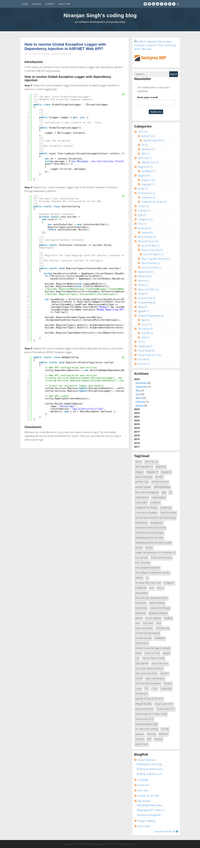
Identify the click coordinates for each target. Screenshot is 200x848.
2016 (137, 435)
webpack (139, 734)
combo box (165, 507)
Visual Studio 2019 (144, 719)
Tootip (138, 688)
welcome (151, 734)
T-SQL (155, 688)
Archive (36, 3)
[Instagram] (149, 4)
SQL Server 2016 (160, 663)
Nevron (143, 280)
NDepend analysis (158, 613)
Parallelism (148, 171)
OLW (158, 623)
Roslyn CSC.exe (152, 653)
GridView (144, 210)
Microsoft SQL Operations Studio (151, 598)
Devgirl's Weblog (146, 820)
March (139, 397)
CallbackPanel (142, 497)
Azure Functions (151, 267)
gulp (142, 214)
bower (143, 188)
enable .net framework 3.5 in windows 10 (155, 552)
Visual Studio (146, 350)
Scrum (146, 324)
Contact (50, 3)
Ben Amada (144, 801)
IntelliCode (140, 587)
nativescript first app (160, 608)
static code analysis (155, 678)
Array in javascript (143, 476)
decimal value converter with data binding (155, 517)
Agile (145, 319)
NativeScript (146, 271)
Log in (135, 844)
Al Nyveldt (143, 779)
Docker (143, 206)
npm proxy (148, 623)
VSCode (143, 359)
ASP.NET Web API (154, 140)
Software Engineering (151, 315)
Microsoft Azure (148, 241)
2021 (137, 416)
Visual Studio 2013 (164, 703)
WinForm (139, 739)
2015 (137, 439)
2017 (137, 431)
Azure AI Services (151, 249)
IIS (147, 577)
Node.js (147, 232)
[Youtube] (157, 4)
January (140, 405)
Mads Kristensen (146, 759)
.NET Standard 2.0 (144, 466)
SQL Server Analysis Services (149, 668)
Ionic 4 (160, 588)
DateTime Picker (168, 512)
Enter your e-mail (147, 97)
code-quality (141, 502)
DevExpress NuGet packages (149, 532)
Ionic (142, 223)
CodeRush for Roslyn (154, 201)
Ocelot (143, 284)
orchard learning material (147, 633)
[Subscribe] (161, 4)
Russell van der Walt (148, 795)
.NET (143, 131)
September (141, 386)
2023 (137, 409)
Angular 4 (148, 179)
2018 (137, 427)
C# (144, 144)
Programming (147, 302)
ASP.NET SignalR (143, 487)
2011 (137, 446)
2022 (137, 412)
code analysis (159, 497)
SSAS (145, 337)
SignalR (143, 311)
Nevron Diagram (153, 618)
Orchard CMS (146, 298)
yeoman (144, 363)
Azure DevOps (150, 263)
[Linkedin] (153, 4)
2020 (137, 420)
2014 (137, 442)
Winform (163, 733)
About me (64, 3)
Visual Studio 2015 (144, 709)
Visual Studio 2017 (149, 354)
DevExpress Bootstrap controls (150, 527)
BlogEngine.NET (100, 844)
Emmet (148, 547)
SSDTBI (138, 678)
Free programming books (147, 567)
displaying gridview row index (149, 537)
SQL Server (145, 328)
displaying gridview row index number (153, 542)
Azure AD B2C (150, 245)
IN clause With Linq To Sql (148, 582)
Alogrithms (145, 166)
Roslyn (138, 653)
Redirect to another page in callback (152, 648)
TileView (168, 683)
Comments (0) (64, 53)
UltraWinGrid (141, 693)
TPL (146, 688)
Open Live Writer (148, 289)
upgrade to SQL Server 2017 (149, 698)
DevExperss (141, 522)
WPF (145, 153)
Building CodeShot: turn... (150, 773)
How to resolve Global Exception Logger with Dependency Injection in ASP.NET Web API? (65, 46)
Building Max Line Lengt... (150, 764)
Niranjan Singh (49, 53)
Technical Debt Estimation (148, 683)
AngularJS (148, 184)
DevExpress (146, 193)
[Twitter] (169, 4)
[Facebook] (173, 4)
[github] (145, 4)
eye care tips (141, 557)
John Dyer (143, 790)
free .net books (142, 562)
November (141, 382)
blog (164, 492)
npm (137, 623)
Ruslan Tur (143, 785)
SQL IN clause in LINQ (153, 658)
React (142, 306)
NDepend (144, 276)
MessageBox (141, 593)
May (138, 390)
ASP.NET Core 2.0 (160, 481)
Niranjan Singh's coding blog (100, 15)
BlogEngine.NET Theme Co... (151, 810)
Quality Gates (141, 643)
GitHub (139, 577)
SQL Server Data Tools (146, 673)
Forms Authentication (161, 557)
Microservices (146, 236)
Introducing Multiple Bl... (149, 814)
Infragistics (145, 219)
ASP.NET (148, 136)
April (138, 394)
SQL (137, 658)
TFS (141, 341)
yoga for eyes (141, 744)
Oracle (143, 293)
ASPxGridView (162, 487)
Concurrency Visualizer (146, 512)
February (140, 401)
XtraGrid (158, 739)
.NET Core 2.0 (151, 461)
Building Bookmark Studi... (150, 768)
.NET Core (145, 158)
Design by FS (123, 844)
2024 (142, 392)
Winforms (148, 149)
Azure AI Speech (153, 254)
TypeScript (145, 346)
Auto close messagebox (147, 492)
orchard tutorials (143, 638)
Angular (143, 175)
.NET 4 (138, 461)
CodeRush (148, 197)
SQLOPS (147, 333)
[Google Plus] (165, 4)
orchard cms (162, 628)
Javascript (144, 228)
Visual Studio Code (146, 724)
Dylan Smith (144, 826)
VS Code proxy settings (146, 729)
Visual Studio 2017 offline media (151, 714)
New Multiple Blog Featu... (150, 805)
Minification (140, 603)
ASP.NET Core (150, 162)
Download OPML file (165, 831)
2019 (137, 424)
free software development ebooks (152, 572)
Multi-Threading (157, 603)
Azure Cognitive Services (155, 258)
